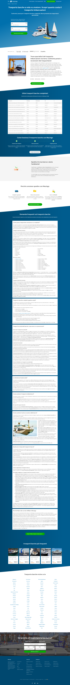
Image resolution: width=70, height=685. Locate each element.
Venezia (55, 617)
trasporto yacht (18, 258)
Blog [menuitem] (17, 666)
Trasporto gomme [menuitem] (55, 666)
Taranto (55, 599)
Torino (56, 604)
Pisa (42, 611)
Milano (28, 624)
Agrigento (14, 579)
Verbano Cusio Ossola (55, 619)
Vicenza (55, 626)
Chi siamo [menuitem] (18, 663)
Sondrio (55, 597)
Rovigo (56, 586)
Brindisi (14, 599)
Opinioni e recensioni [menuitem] (20, 669)
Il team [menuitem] (18, 664)
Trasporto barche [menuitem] (55, 663)
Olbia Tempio (42, 590)
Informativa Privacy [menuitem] (29, 666)
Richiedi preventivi (18, 33)
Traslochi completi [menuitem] (55, 664)
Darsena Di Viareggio (14, 619)
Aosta (14, 586)
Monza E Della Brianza (41, 579)
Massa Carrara (28, 619)
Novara (42, 584)
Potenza (41, 617)
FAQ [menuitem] (44, 1)
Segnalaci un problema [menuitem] (29, 661)
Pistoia (42, 613)
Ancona (14, 584)
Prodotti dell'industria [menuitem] (47, 664)
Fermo (14, 622)
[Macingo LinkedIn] (37, 683)
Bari (14, 590)
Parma (42, 599)
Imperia (28, 588)
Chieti (14, 608)
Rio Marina (55, 581)
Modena (28, 626)
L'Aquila (28, 593)
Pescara (42, 608)
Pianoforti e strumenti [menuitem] (39, 666)
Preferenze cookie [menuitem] (29, 674)
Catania (14, 606)
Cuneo (14, 617)
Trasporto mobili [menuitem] (38, 663)
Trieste (55, 611)
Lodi (28, 608)
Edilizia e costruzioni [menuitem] (39, 664)
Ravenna (41, 622)
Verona (55, 622)
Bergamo (14, 593)
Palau (42, 595)
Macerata (28, 611)
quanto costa (45, 68)
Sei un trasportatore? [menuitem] (39, 1)
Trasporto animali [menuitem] (46, 666)
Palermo (41, 597)
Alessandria (14, 581)
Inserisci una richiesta (51, 1)
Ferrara (14, 624)
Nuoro (42, 586)
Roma (56, 584)
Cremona (14, 613)
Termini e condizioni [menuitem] (29, 664)
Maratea (28, 615)
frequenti (22, 217)
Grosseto (28, 586)
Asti (14, 588)
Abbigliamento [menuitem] (55, 661)
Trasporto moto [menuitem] (46, 661)
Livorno (28, 606)
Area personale (58, 1)
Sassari (55, 590)
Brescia (14, 597)
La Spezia (28, 595)
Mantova (28, 613)
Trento (56, 608)
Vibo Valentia (55, 624)
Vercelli (55, 620)
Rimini (56, 579)
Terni (56, 602)
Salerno (55, 588)
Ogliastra (41, 588)
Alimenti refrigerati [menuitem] (47, 663)
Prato (42, 619)
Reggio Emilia (42, 626)
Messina (28, 622)
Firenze (14, 626)
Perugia (42, 602)
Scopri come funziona (35, 152)
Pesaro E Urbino (42, 604)
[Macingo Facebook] (32, 683)
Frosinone (28, 581)
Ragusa (42, 620)
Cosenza (14, 611)
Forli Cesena (28, 579)
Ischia (28, 590)
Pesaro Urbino (42, 606)
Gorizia (28, 584)
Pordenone (42, 615)
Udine (56, 613)
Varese (55, 615)
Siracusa (55, 595)
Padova (42, 593)
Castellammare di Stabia (14, 604)
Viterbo (55, 628)
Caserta (14, 602)
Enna (14, 620)
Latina (28, 599)
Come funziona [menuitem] (31, 1)
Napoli (42, 581)
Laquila (28, 597)
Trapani (55, 606)
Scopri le (34, 533)
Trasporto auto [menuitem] (38, 661)
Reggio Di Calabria (42, 624)
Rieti (42, 628)
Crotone (14, 615)
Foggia (14, 628)
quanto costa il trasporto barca (24, 313)
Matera (28, 620)
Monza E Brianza (28, 628)
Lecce (28, 602)
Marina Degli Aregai (28, 617)
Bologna (14, 595)
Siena (56, 593)
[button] (8, 1)
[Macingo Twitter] (35, 683)
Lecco (28, 604)
